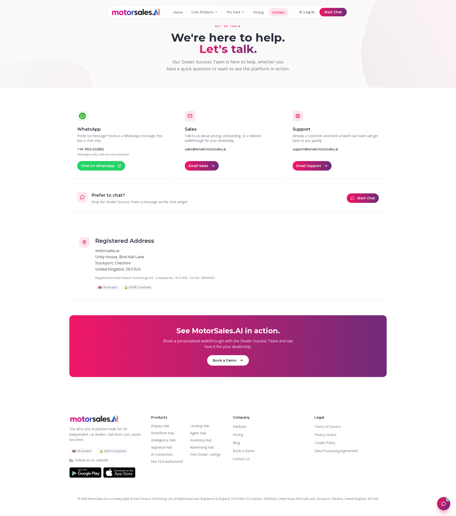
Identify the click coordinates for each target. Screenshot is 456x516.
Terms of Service (327, 426)
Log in (309, 12)
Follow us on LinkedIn (92, 460)
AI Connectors (162, 454)
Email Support (308, 166)
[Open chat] (443, 503)
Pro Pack (233, 12)
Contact (278, 12)
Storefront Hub (162, 433)
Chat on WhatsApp (98, 166)
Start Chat (333, 12)
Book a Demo (225, 360)
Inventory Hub (201, 440)
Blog (236, 442)
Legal (319, 417)
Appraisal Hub (161, 447)
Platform (239, 426)
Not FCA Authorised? (167, 461)
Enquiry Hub (160, 426)
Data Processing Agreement (336, 451)
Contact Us (241, 459)
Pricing (258, 12)
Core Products (202, 12)
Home (178, 12)
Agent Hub (198, 433)
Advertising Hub (202, 447)
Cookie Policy (324, 442)
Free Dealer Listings (205, 454)
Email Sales (198, 166)
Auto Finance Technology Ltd (152, 499)
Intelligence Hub (163, 440)
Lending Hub (199, 426)
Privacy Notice (325, 434)
